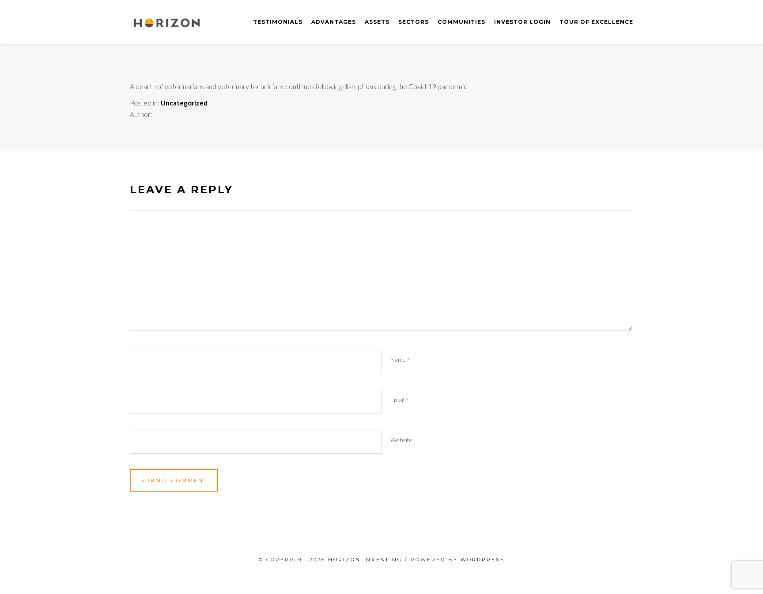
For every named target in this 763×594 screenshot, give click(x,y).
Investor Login (522, 22)
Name (399, 359)
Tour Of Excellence (596, 22)
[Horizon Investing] (166, 22)
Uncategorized (184, 103)
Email (399, 399)
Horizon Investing (365, 559)
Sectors (413, 22)
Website (401, 440)
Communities (461, 22)
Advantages (333, 22)
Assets (377, 22)
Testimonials (277, 22)
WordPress (483, 559)
